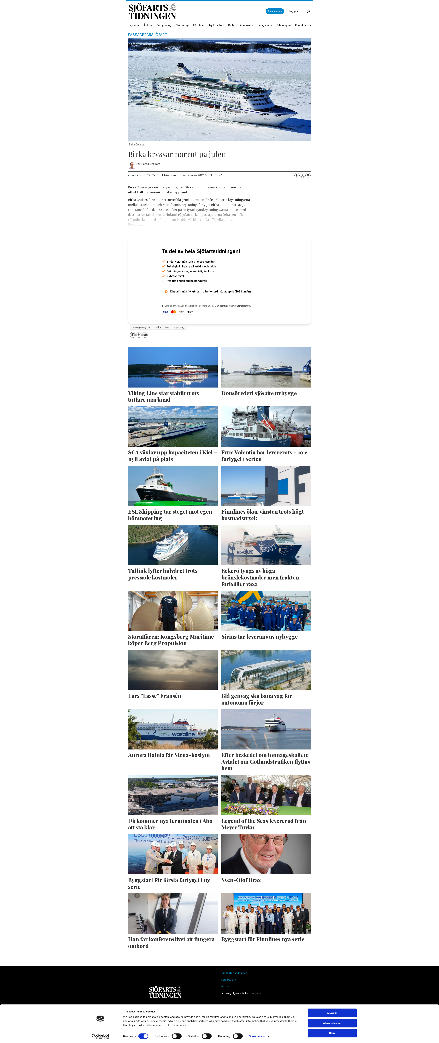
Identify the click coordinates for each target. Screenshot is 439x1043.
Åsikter (148, 25)
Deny (332, 1033)
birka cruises (162, 342)
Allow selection (332, 1023)
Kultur (232, 25)
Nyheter (134, 25)
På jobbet (199, 25)
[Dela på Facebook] (297, 175)
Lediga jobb (265, 25)
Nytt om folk (216, 25)
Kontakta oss (303, 25)
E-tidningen (284, 25)
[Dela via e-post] (308, 175)
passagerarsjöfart (141, 342)
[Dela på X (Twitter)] (302, 175)
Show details (257, 1036)
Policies (225, 1001)
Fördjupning (164, 25)
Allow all (332, 1012)
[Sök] (308, 11)
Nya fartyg (182, 25)
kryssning (179, 342)
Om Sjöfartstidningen (234, 987)
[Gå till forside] (197, 11)
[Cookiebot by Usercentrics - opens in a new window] (100, 1036)
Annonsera (246, 25)
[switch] (177, 1036)
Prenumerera (275, 11)
